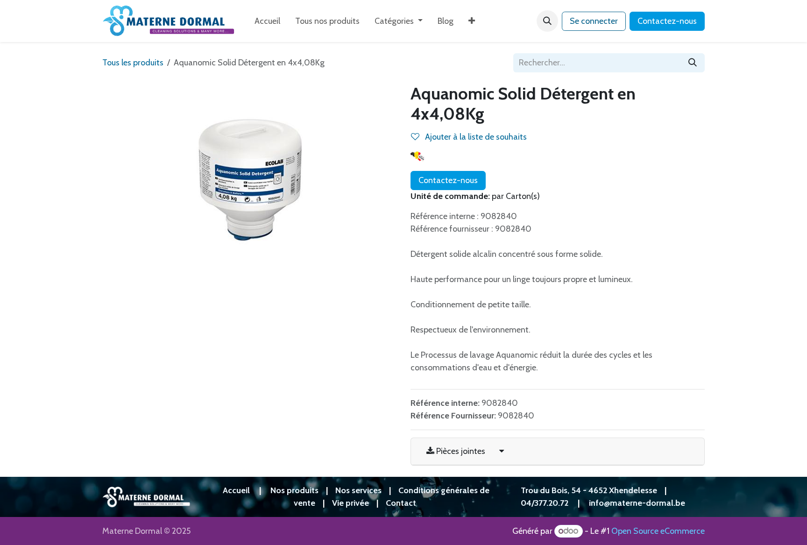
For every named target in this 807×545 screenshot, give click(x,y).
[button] (547, 21)
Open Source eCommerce (658, 531)
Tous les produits (132, 62)
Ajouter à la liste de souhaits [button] (475, 137)
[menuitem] (267, 21)
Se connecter (594, 21)
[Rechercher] (692, 62)
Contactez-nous (667, 21)
